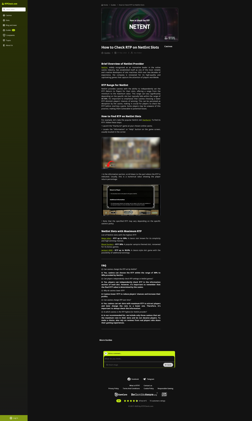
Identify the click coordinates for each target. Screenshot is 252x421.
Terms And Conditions (131, 388)
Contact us (148, 385)
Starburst (146, 120)
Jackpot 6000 (107, 250)
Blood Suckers (107, 244)
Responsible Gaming (165, 388)
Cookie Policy (149, 388)
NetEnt (104, 67)
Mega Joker (106, 238)
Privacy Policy (113, 388)
